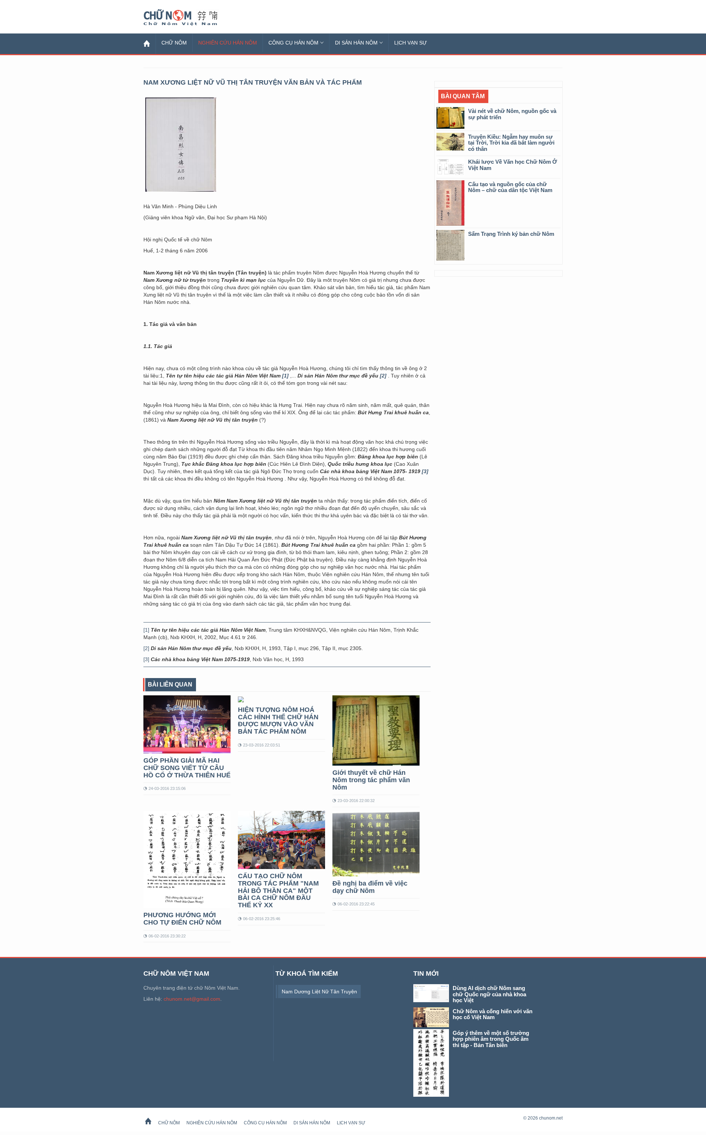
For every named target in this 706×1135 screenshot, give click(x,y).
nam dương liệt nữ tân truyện (319, 991)
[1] (146, 630)
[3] (146, 659)
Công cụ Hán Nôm (293, 43)
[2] (146, 648)
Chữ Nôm (189, 17)
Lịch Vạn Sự (410, 43)
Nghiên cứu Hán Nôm (227, 43)
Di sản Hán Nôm (356, 43)
